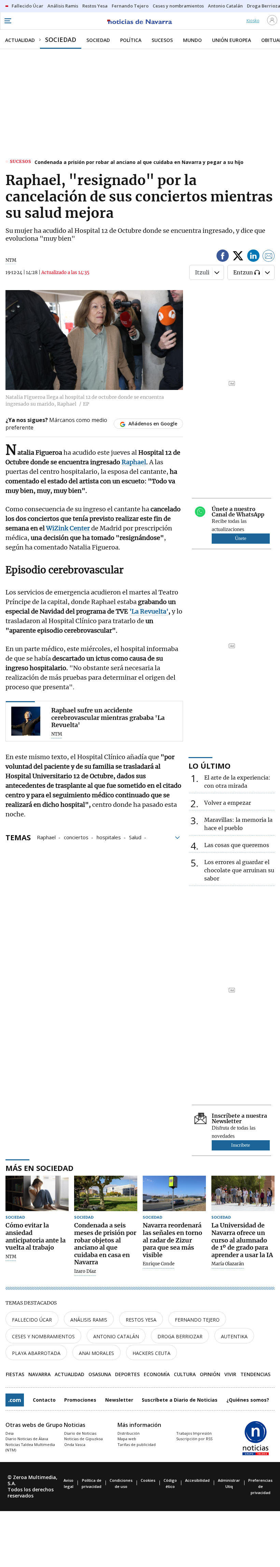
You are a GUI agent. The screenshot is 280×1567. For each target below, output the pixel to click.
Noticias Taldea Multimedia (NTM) (30, 1447)
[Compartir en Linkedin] (253, 257)
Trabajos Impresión (194, 1433)
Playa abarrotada (36, 1353)
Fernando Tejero (197, 1319)
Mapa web (126, 1438)
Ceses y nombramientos (43, 1336)
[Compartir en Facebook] (222, 257)
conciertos (76, 837)
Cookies (148, 1480)
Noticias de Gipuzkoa (83, 1438)
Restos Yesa (141, 1319)
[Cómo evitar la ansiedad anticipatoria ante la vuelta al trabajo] (37, 1193)
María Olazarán (227, 1264)
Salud (135, 837)
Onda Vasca (74, 1444)
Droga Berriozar (179, 1336)
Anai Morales (96, 1353)
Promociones (80, 1400)
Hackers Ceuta (151, 1353)
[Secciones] (7, 20)
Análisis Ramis (88, 1319)
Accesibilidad (197, 1480)
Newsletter (119, 1400)
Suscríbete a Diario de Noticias (180, 1400)
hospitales (109, 837)
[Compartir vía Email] (269, 257)
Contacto (44, 1400)
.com (14, 1400)
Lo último (209, 765)
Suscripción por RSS (194, 1438)
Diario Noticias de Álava (26, 1438)
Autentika (234, 1336)
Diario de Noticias (80, 1433)
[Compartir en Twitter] (238, 257)
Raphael (46, 837)
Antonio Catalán (116, 1336)
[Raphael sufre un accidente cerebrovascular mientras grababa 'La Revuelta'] (25, 721)
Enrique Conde (158, 1264)
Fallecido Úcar (32, 1319)
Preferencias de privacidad (260, 1486)
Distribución (128, 1433)
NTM (10, 1257)
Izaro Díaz (85, 1271)
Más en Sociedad (39, 1168)
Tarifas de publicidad (136, 1444)
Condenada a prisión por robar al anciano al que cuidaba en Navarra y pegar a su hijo (138, 162)
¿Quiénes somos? (247, 1400)
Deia (9, 1433)
